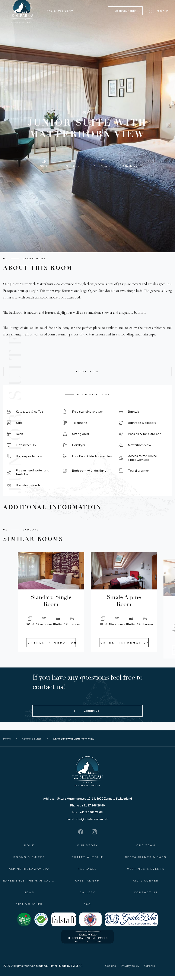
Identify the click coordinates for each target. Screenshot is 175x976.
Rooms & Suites (32, 738)
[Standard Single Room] (51, 570)
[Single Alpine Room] (124, 570)
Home (7, 738)
